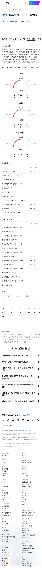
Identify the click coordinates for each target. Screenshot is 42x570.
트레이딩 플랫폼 (27, 552)
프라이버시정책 (27, 526)
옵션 (3, 510)
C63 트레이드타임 (28, 515)
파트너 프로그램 (27, 563)
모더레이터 (5, 541)
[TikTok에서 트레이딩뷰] (32, 420)
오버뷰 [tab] (4, 39)
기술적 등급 (35, 62)
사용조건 (25, 521)
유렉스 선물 (25, 484)
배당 (3, 497)
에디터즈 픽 (6, 552)
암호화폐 (5, 469)
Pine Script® (6, 515)
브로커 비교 (25, 473)
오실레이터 (6, 163)
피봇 (3, 292)
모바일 (4, 521)
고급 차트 (25, 550)
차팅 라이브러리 (27, 546)
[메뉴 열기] (3, 3)
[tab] (9, 67)
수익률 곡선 (6, 508)
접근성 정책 (25, 530)
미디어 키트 (25, 504)
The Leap (25, 475)
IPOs (3, 500)
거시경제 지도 (6, 513)
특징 (23, 456)
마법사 (4, 561)
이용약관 (27, 339)
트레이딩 (5, 548)
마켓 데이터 (25, 460)
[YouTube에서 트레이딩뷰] (13, 420)
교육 (3, 550)
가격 (23, 458)
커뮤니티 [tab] (21, 39)
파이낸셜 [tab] (12, 39)
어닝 (3, 495)
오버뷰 (24, 469)
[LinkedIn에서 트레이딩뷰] (23, 420)
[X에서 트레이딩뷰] (3, 420)
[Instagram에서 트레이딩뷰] (18, 420)
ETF (3, 464)
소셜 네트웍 (6, 530)
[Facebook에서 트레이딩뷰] (8, 420)
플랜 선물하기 (26, 462)
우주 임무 (25, 495)
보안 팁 (24, 533)
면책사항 (25, 524)
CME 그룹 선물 (26, 482)
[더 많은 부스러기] (9, 9)
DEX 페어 (5, 473)
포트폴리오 (5, 506)
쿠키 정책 (25, 528)
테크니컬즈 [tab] (31, 39)
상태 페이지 (25, 537)
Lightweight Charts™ (28, 548)
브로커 (24, 471)
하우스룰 (5, 539)
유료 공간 (5, 565)
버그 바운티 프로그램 (28, 535)
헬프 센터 (25, 500)
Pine (3, 475)
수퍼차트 (5, 456)
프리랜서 (5, 563)
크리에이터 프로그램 (8, 537)
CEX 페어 (5, 471)
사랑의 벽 (5, 532)
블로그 (24, 497)
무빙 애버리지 (7, 219)
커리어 (24, 502)
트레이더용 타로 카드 (28, 513)
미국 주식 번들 (26, 486)
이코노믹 (5, 493)
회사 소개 (25, 493)
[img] (27, 21)
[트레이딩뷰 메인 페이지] (7, 3)
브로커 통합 (25, 561)
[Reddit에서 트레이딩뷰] (37, 420)
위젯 (23, 543)
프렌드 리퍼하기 (7, 534)
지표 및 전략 (6, 558)
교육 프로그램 (26, 566)
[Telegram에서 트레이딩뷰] (28, 420)
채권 (3, 466)
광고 (23, 559)
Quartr (29, 443)
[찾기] (25, 3)
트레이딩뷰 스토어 (28, 510)
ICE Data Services (25, 430)
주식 (3, 462)
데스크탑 (5, 524)
